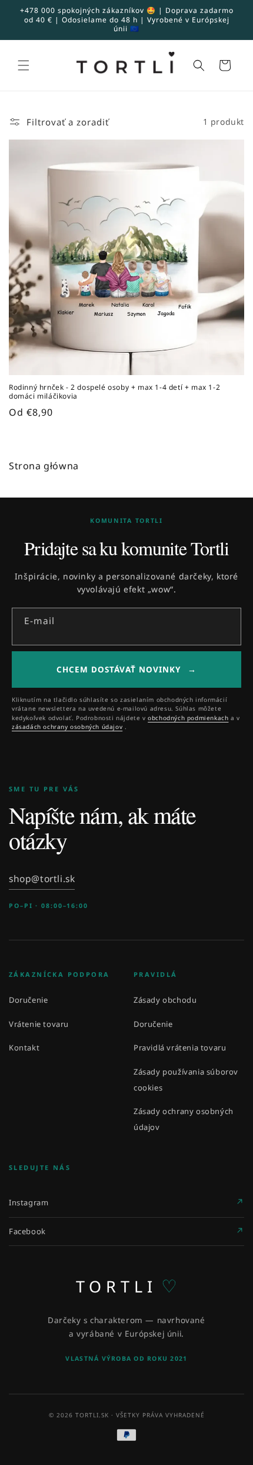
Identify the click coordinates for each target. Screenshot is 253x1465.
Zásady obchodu (165, 1000)
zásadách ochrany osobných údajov (67, 726)
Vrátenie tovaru (39, 1024)
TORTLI (127, 1286)
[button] (23, 65)
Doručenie (28, 1000)
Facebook (27, 1231)
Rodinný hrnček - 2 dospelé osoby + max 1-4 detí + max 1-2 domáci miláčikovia (114, 392)
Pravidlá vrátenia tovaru (180, 1047)
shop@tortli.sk (42, 878)
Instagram (28, 1202)
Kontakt (24, 1047)
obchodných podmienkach (188, 718)
